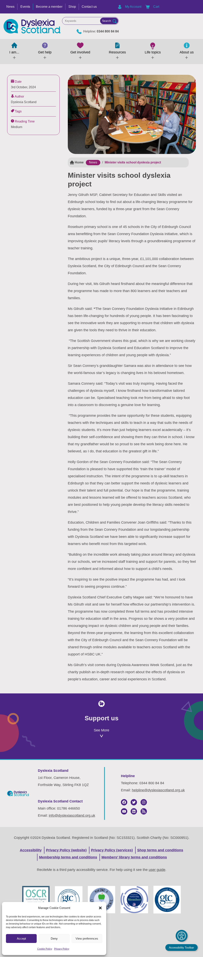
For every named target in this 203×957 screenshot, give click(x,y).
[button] (100, 908)
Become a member (49, 6)
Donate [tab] (101, 753)
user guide (157, 870)
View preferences (87, 938)
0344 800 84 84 (108, 31)
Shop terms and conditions (160, 850)
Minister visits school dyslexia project (133, 162)
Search (106, 20)
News (10, 6)
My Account (132, 6)
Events (25, 6)
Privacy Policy (61, 949)
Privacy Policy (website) (66, 850)
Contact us (89, 6)
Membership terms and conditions (68, 857)
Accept (21, 938)
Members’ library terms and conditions (134, 857)
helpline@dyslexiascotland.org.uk (158, 790)
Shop (72, 6)
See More (101, 730)
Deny (54, 938)
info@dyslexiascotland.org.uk (72, 815)
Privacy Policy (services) (112, 850)
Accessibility (31, 850)
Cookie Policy (44, 949)
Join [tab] (38, 753)
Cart (155, 6)
